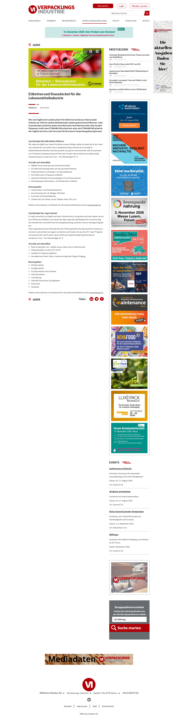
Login (121, 6)
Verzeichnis (130, 21)
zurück (36, 44)
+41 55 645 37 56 (130, 693)
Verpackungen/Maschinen (94, 21)
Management (34, 21)
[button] (91, 299)
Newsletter (103, 5)
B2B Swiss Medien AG (51, 693)
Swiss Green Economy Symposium (126, 511)
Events (116, 21)
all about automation (120, 491)
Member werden (140, 6)
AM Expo (113, 534)
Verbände (51, 21)
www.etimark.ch (94, 205)
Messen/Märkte (69, 21)
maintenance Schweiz (120, 468)
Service (146, 21)
